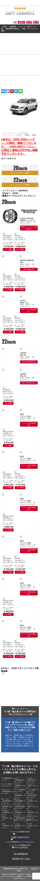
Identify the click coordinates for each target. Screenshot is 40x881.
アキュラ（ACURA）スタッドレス (32, 801)
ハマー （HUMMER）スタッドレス (20, 795)
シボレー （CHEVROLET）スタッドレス (19, 780)
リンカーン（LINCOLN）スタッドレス (20, 786)
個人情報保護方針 (21, 854)
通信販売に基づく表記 (21, 859)
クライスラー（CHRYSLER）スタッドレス (7, 791)
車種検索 (13, 26)
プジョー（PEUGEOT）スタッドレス (19, 812)
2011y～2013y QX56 (12, 123)
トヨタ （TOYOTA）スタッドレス (7, 825)
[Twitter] (8, 91)
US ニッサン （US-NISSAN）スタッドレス (7, 801)
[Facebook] (3, 91)
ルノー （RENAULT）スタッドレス (32, 812)
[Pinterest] (12, 91)
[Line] (21, 91)
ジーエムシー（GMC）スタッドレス (32, 786)
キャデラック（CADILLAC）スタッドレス (32, 780)
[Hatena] (16, 91)
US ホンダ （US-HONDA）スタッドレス (20, 801)
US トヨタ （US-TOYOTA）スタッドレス (32, 795)
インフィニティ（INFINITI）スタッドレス (6, 806)
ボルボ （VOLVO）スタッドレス (7, 818)
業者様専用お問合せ (12, 29)
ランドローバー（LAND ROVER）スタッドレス (20, 806)
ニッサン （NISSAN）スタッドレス (19, 825)
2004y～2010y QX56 (12, 125)
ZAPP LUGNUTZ (18, 874)
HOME (4, 26)
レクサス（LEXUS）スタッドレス (32, 825)
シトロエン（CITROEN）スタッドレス (7, 812)
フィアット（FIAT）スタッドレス (32, 806)
